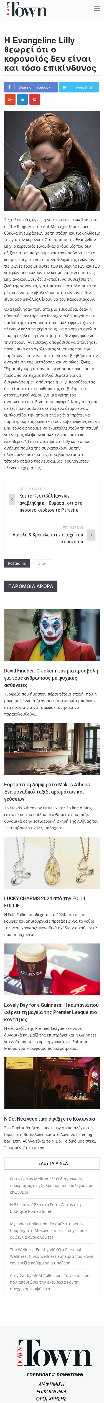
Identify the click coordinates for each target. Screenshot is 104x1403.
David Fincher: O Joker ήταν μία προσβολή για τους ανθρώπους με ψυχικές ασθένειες (51, 678)
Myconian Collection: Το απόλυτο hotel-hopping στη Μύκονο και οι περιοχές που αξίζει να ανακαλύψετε (48, 1230)
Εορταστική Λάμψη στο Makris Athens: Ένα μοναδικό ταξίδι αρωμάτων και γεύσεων (47, 792)
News (42, 563)
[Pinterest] (34, 99)
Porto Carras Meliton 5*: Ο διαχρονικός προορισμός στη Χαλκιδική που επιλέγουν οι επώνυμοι (51, 1185)
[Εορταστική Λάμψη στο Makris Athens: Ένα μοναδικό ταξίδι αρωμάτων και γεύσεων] (52, 749)
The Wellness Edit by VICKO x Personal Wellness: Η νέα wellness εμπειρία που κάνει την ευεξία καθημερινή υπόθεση (51, 1256)
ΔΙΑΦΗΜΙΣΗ (51, 1384)
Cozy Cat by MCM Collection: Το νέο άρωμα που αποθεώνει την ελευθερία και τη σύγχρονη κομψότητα (50, 1282)
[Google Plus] (10, 99)
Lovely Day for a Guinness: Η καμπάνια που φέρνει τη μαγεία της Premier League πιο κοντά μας (51, 1012)
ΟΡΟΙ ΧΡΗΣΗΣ (51, 1398)
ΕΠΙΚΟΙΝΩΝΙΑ (51, 1391)
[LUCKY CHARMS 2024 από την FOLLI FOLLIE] (52, 863)
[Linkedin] (22, 99)
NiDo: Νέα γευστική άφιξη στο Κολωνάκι (49, 1119)
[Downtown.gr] (27, 9)
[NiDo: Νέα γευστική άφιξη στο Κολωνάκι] (52, 1083)
